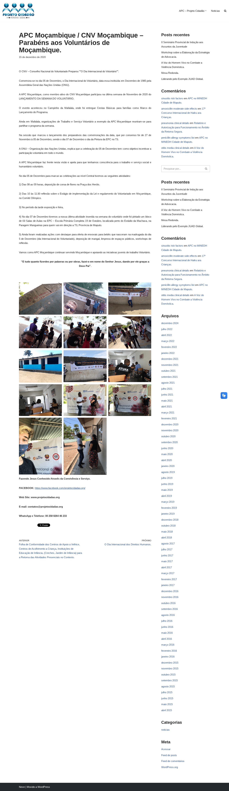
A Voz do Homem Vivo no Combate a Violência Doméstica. (182, 152)
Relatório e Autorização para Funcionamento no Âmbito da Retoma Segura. (185, 127)
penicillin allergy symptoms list (177, 137)
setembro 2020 (169, 442)
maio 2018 (167, 531)
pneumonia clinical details (175, 123)
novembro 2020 (169, 430)
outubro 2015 (168, 674)
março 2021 (167, 412)
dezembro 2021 (169, 358)
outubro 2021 (168, 370)
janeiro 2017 (168, 585)
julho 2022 (166, 329)
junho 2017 (167, 555)
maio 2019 (167, 489)
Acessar (165, 749)
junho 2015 (167, 698)
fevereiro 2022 (169, 347)
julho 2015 (166, 692)
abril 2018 (166, 537)
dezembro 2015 (169, 662)
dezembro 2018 (169, 519)
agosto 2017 (168, 543)
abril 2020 (166, 460)
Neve (22, 786)
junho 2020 (167, 448)
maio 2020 (167, 454)
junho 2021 (167, 394)
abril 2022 (166, 335)
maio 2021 (167, 400)
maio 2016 (167, 632)
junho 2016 (167, 626)
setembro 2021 (169, 376)
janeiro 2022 (168, 353)
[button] (206, 10)
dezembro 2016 (169, 591)
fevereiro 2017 (169, 579)
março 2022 (167, 341)
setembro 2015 (169, 680)
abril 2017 (166, 567)
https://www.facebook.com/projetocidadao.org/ (60, 488)
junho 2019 (167, 484)
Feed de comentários (172, 761)
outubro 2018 (168, 525)
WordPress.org (169, 767)
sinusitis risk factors (172, 98)
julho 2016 (166, 620)
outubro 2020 (168, 436)
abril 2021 (166, 406)
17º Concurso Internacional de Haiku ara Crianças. (183, 113)
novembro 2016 (169, 597)
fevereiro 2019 (169, 507)
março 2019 (167, 501)
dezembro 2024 (169, 323)
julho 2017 (166, 549)
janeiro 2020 (168, 466)
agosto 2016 (168, 615)
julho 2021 (166, 388)
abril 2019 (166, 495)
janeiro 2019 (168, 513)
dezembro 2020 (169, 424)
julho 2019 (166, 478)
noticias (165, 729)
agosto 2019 (168, 472)
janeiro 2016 (168, 656)
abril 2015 (166, 710)
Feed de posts (169, 755)
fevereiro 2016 (169, 650)
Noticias (215, 10)
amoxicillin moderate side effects (179, 108)
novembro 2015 (169, 668)
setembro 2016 (169, 609)
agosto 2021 (168, 382)
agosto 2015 (168, 686)
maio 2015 (167, 704)
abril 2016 (166, 638)
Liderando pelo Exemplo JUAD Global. (182, 78)
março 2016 (167, 644)
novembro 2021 (169, 364)
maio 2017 (167, 561)
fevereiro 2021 (169, 418)
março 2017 (167, 573)
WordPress (44, 786)
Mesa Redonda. (170, 72)
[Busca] (206, 168)
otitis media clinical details (175, 147)
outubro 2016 (168, 603)
